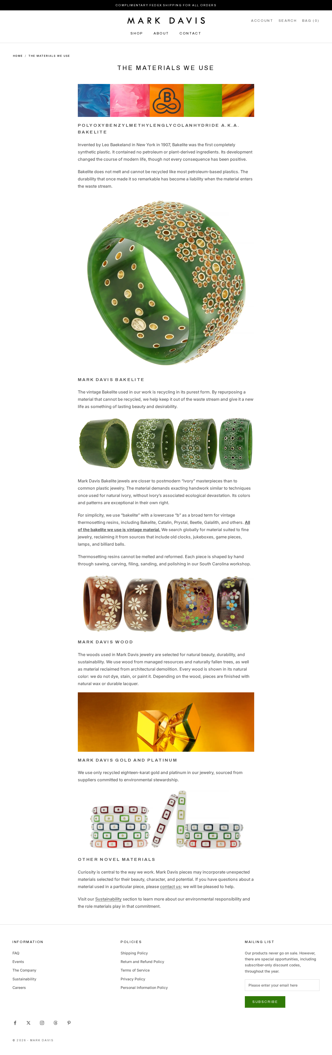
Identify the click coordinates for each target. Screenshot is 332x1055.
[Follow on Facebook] (15, 1022)
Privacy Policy (133, 979)
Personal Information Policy (144, 987)
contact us (170, 886)
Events (18, 961)
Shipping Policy (134, 953)
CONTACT (190, 33)
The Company (24, 970)
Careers (19, 987)
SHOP (136, 33)
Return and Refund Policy (142, 961)
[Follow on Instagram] (42, 1022)
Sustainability (108, 899)
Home (18, 55)
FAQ (15, 953)
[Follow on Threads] (55, 1022)
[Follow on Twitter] (28, 1022)
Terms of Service (135, 970)
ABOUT (161, 33)
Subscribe (265, 1002)
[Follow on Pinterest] (69, 1022)
